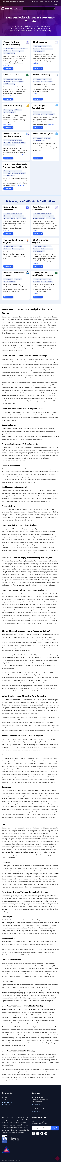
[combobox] (39, 8)
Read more (6, 65)
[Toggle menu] (58, 8)
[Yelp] (33, 1133)
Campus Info (36, 1105)
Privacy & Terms (18, 1160)
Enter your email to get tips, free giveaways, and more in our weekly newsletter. (44, 1123)
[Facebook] (41, 1133)
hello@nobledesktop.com (10, 1105)
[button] (57, 1158)
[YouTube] (37, 1133)
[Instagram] (45, 1133)
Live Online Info (37, 1111)
